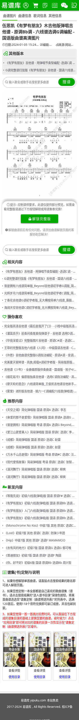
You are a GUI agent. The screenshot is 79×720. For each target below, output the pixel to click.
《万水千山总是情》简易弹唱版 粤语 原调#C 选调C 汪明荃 (40, 454)
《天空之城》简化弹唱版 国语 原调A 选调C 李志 (35, 410)
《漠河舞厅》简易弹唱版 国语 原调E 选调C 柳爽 (35, 469)
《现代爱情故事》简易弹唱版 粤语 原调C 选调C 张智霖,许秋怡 (40, 462)
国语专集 (39, 649)
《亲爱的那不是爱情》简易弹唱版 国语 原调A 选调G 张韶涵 (40, 417)
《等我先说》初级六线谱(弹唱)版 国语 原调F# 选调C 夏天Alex (40, 496)
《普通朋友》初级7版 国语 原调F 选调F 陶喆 (32, 555)
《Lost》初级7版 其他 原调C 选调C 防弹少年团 (34, 533)
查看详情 (14, 670)
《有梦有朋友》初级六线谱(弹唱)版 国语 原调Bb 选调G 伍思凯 (40, 503)
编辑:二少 (48, 44)
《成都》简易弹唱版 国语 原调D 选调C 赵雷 (32, 440)
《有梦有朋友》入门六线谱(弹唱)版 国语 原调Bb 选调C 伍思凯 (40, 511)
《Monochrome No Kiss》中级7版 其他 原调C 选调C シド (40, 525)
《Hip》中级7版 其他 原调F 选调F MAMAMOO (34, 540)
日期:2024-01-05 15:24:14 (22, 44)
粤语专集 (14, 649)
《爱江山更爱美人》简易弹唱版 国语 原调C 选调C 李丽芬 (40, 432)
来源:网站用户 (67, 44)
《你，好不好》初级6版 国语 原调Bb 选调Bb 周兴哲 (37, 563)
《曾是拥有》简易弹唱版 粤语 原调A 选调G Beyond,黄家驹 (40, 425)
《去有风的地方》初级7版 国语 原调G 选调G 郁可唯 (37, 548)
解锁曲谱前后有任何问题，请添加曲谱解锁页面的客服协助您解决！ (41, 232)
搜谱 (67, 81)
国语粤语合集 (64, 649)
